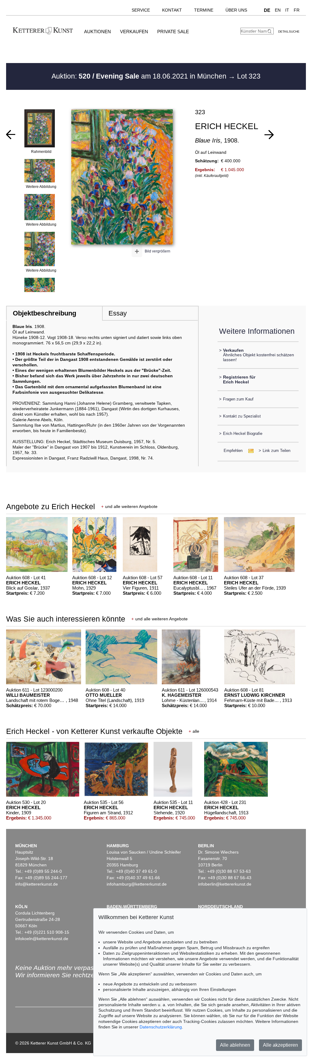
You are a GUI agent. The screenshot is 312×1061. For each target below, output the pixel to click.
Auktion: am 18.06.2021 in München (139, 76)
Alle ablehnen (235, 1045)
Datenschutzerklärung (161, 1026)
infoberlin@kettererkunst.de (224, 884)
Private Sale (173, 31)
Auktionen (97, 31)
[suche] (270, 31)
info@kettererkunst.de (36, 884)
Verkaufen (134, 31)
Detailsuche (289, 31)
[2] (269, 134)
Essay (117, 313)
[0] (10, 134)
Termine (203, 10)
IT (287, 10)
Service (141, 10)
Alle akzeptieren (280, 1045)
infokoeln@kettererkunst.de (41, 938)
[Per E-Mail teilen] (249, 450)
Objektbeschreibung (44, 313)
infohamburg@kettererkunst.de (137, 884)
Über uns (236, 10)
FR (297, 10)
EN (278, 10)
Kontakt (172, 10)
